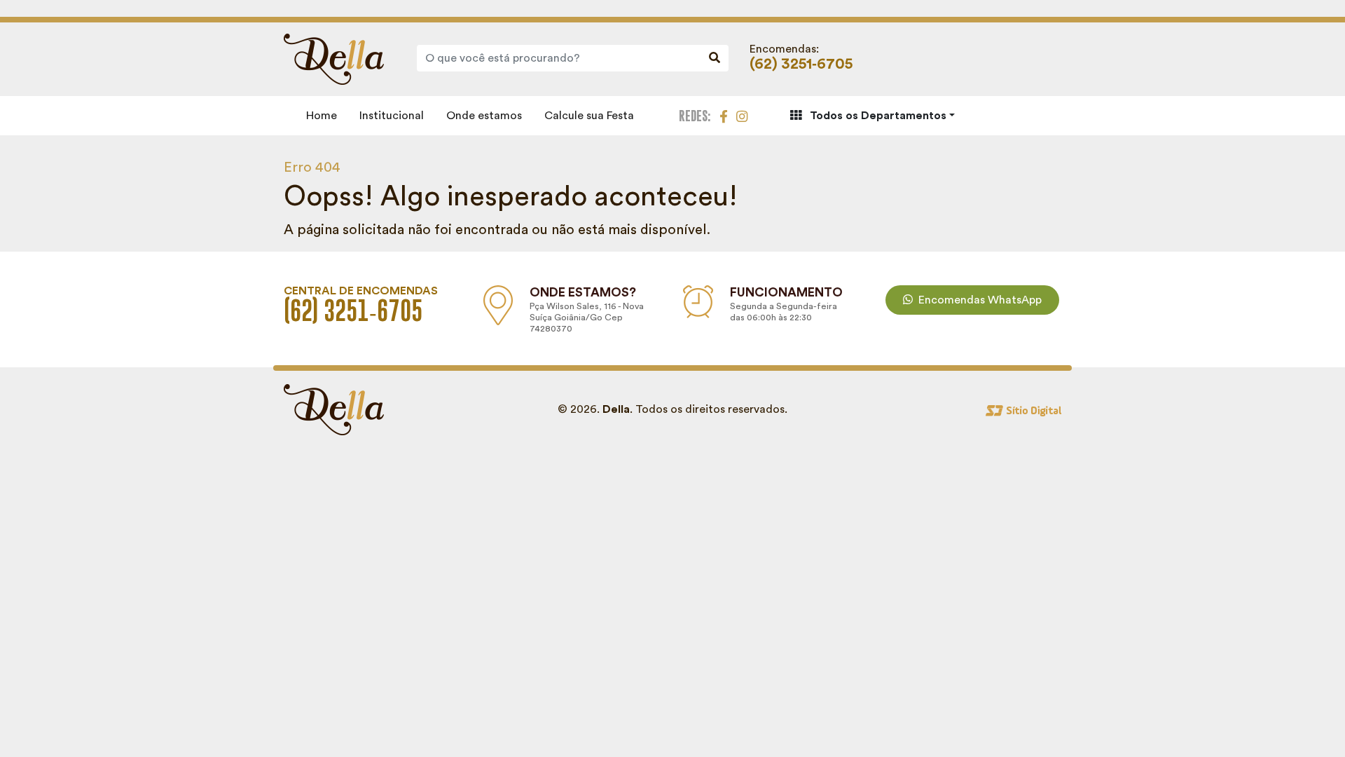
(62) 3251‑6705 (801, 64)
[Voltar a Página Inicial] (334, 58)
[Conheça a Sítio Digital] (1023, 409)
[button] (872, 115)
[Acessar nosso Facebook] (723, 115)
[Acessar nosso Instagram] (741, 115)
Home (321, 115)
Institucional (391, 115)
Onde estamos (484, 115)
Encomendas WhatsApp (980, 300)
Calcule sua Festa (589, 115)
